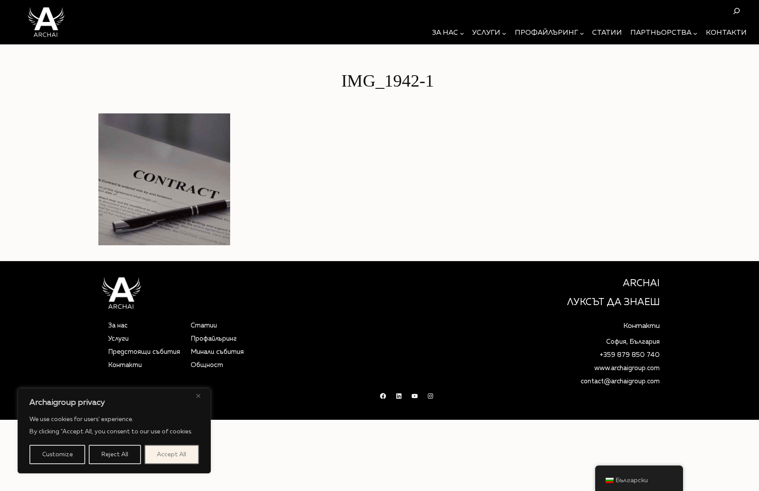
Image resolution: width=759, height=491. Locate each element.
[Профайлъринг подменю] (582, 33)
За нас (118, 325)
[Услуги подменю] (504, 33)
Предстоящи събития (144, 352)
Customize (57, 454)
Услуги (118, 338)
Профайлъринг (214, 338)
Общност (207, 365)
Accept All (171, 454)
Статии (204, 325)
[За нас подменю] (462, 33)
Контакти (125, 365)
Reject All (114, 454)
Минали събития (217, 352)
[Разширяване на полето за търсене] (736, 11)
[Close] (201, 395)
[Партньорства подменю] (695, 33)
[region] (114, 430)
